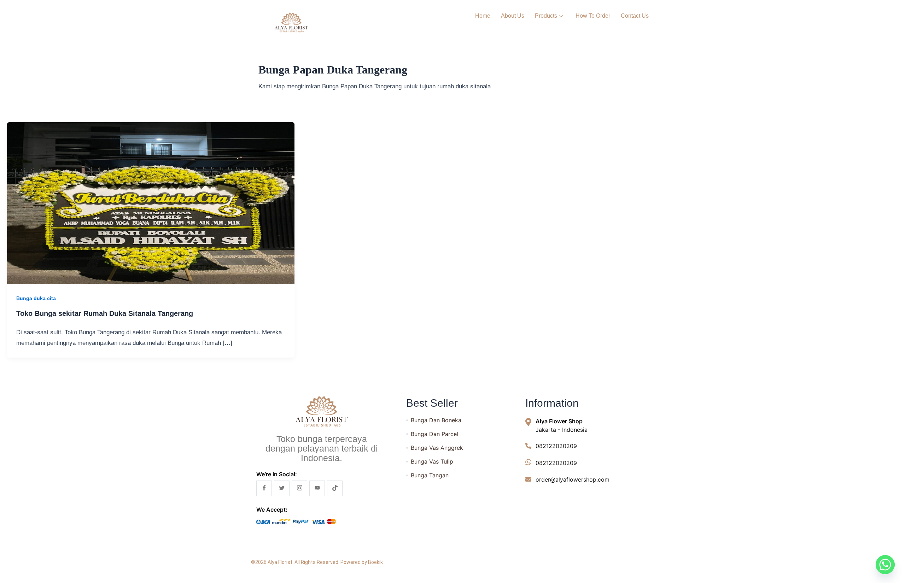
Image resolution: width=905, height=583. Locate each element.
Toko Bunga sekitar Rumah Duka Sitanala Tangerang (104, 313)
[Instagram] (299, 488)
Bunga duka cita (36, 298)
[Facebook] (264, 488)
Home (482, 16)
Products (546, 16)
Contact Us (635, 16)
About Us (512, 16)
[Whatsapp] (885, 564)
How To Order (593, 16)
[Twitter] (282, 488)
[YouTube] (317, 488)
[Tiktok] (335, 488)
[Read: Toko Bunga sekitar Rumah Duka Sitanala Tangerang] (150, 203)
